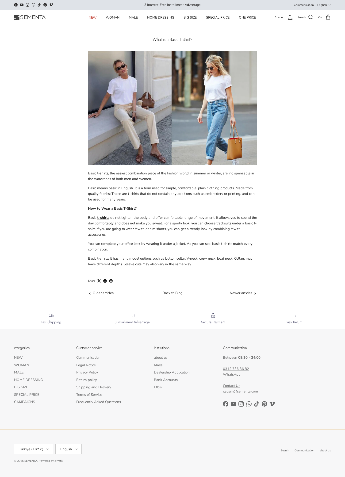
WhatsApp (232, 374)
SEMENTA (30, 461)
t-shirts (103, 217)
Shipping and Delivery (93, 387)
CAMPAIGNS (24, 402)
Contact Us (231, 385)
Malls (158, 365)
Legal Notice (86, 365)
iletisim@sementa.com (240, 391)
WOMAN (112, 17)
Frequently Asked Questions (98, 402)
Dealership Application (172, 372)
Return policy (86, 379)
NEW (92, 17)
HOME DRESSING (160, 17)
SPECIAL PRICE (218, 17)
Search (285, 450)
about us (160, 357)
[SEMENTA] (30, 17)
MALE (133, 17)
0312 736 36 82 (236, 368)
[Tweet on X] (99, 281)
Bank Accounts (166, 379)
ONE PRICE (247, 17)
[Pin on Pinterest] (111, 281)
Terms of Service (89, 394)
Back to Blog (173, 293)
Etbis (158, 387)
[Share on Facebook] (105, 281)
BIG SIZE (190, 17)
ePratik (58, 461)
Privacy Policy (87, 372)
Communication (304, 5)
